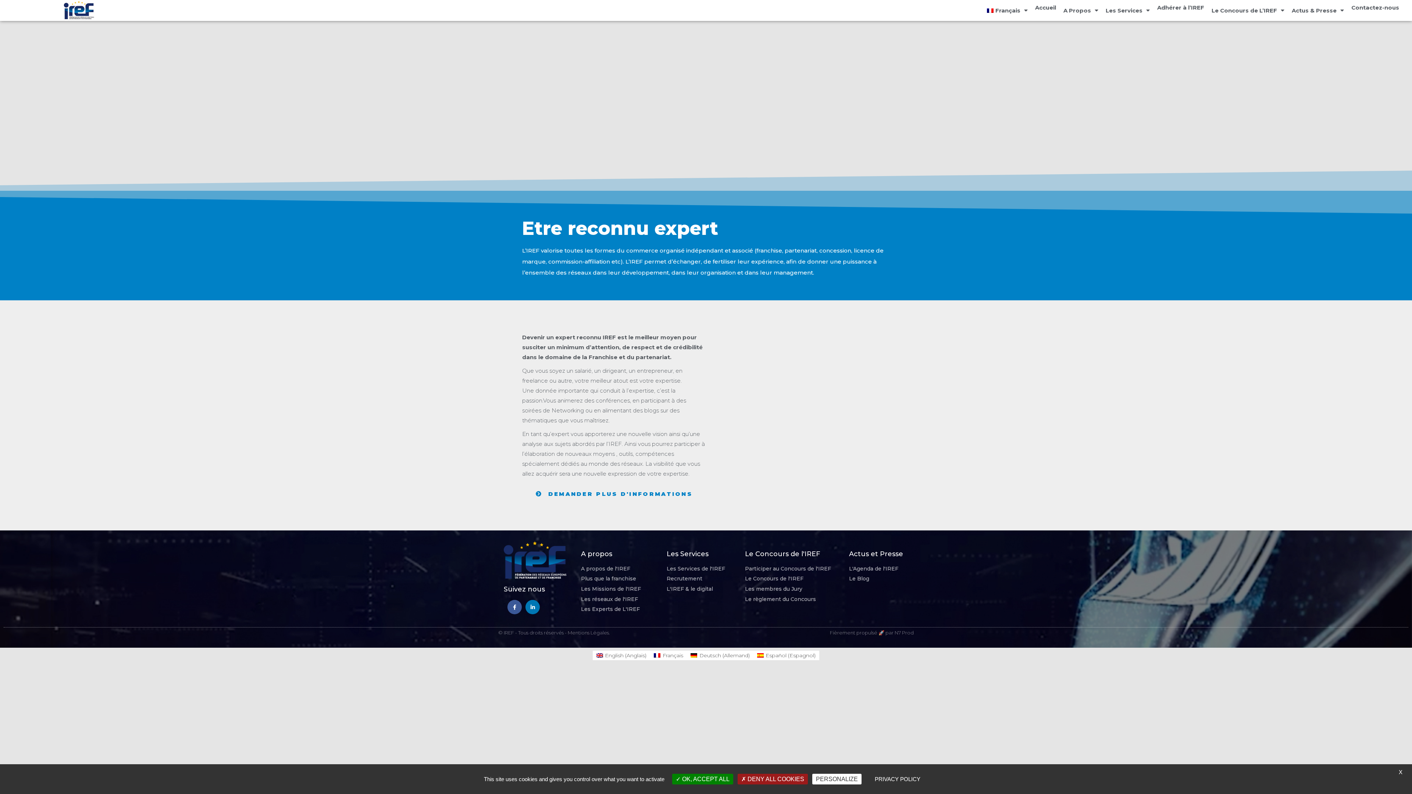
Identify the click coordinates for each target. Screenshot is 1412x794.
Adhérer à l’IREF (1180, 7)
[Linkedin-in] (532, 607)
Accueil (1045, 7)
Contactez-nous (1375, 7)
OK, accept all (705, 779)
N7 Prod (904, 633)
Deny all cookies (775, 779)
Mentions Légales (588, 633)
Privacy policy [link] (897, 779)
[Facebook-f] (514, 607)
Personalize (837, 779)
